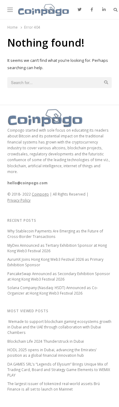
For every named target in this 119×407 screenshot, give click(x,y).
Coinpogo (40, 194)
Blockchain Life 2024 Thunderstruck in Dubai (45, 341)
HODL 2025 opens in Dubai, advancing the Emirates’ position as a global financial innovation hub (52, 352)
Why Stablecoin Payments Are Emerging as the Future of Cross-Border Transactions (55, 233)
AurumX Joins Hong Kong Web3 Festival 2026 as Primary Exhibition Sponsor (55, 262)
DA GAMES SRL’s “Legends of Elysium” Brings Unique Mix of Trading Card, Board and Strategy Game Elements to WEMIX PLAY (58, 369)
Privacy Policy (19, 200)
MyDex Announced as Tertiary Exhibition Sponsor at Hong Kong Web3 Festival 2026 (57, 248)
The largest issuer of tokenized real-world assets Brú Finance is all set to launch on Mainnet (53, 386)
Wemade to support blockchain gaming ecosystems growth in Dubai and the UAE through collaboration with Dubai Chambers (59, 327)
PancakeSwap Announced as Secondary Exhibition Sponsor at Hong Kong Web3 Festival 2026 (58, 276)
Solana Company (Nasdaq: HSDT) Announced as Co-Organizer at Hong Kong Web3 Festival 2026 (52, 290)
